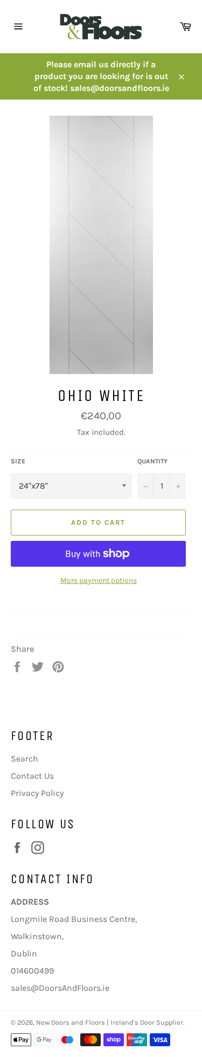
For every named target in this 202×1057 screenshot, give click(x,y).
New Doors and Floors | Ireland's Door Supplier (109, 1022)
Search (24, 758)
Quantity (152, 461)
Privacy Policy (37, 793)
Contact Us (32, 776)
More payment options (98, 580)
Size (18, 461)
